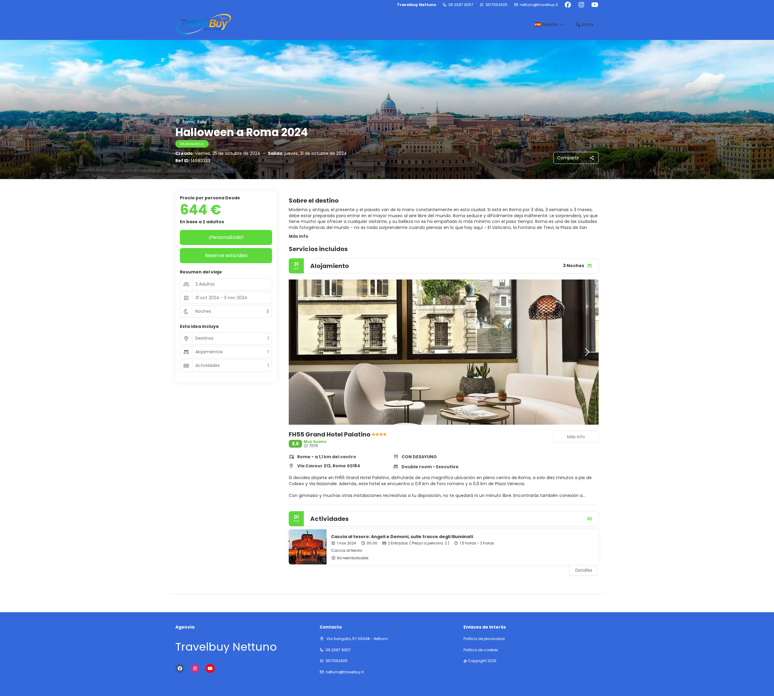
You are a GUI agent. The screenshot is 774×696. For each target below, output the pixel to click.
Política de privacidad (484, 638)
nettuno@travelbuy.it (539, 4)
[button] (301, 352)
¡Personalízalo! (226, 237)
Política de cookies (480, 650)
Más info (298, 236)
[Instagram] (581, 5)
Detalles (583, 570)
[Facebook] (567, 5)
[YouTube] (595, 5)
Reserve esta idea (226, 255)
